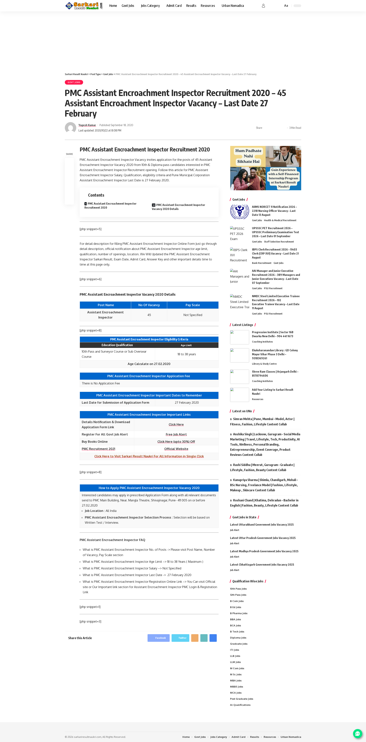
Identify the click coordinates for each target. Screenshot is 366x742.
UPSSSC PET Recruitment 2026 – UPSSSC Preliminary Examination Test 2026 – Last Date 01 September (275, 232)
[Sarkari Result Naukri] (84, 6)
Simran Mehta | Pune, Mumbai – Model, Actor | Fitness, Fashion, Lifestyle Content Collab (262, 421)
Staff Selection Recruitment (279, 241)
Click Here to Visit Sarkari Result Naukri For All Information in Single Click (149, 456)
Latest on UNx (242, 411)
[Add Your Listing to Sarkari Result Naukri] (239, 395)
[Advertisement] (183, 40)
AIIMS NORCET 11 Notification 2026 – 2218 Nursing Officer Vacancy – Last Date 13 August (274, 210)
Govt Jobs (74, 82)
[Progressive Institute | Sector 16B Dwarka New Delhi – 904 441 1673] (239, 337)
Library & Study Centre (264, 363)
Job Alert (234, 529)
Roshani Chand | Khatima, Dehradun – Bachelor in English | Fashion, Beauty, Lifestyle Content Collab (264, 502)
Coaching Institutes (262, 341)
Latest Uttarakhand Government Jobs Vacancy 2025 (262, 524)
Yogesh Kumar (87, 125)
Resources (257, 399)
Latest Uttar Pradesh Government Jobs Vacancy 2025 (263, 537)
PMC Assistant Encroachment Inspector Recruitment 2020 (110, 205)
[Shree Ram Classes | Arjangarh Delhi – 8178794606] (239, 377)
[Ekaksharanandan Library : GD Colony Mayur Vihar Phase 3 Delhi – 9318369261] (239, 355)
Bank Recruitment (261, 262)
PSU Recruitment (273, 288)
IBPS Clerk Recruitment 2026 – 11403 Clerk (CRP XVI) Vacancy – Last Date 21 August (275, 253)
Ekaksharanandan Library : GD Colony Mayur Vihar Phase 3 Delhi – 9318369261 (275, 354)
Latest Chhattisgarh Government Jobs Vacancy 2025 (262, 564)
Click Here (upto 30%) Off (176, 441)
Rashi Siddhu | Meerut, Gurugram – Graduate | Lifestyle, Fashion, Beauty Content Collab (262, 467)
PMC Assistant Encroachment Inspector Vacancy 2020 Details (178, 207)
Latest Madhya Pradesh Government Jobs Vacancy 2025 (264, 551)
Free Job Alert (176, 434)
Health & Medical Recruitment (280, 220)
